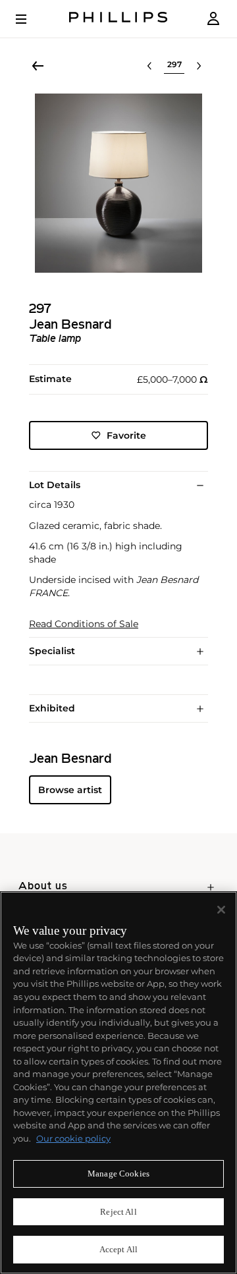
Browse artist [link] (70, 790)
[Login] (213, 19)
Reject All (118, 1212)
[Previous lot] (149, 66)
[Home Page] (118, 19)
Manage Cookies (118, 1173)
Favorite (126, 435)
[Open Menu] (30, 19)
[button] (118, 183)
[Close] (221, 909)
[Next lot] (199, 66)
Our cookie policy (73, 1138)
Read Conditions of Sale (83, 624)
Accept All (118, 1249)
